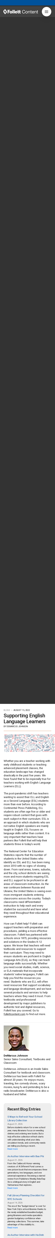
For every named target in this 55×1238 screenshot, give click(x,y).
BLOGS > (8, 710)
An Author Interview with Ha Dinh (25, 1234)
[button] (46, 11)
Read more (12, 1149)
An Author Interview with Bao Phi (25, 1156)
